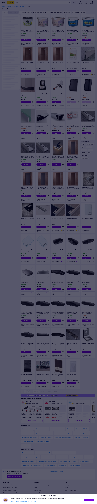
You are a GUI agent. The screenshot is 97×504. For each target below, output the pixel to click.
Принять (89, 500)
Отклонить (78, 500)
